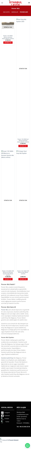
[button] (27, 445)
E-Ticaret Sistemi (13, 440)
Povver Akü (4, 310)
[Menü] (2, 3)
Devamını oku (8, 42)
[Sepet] (29, 3)
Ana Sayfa (6, 12)
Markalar (15, 12)
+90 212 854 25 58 (24, 427)
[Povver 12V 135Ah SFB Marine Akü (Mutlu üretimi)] (23, 209)
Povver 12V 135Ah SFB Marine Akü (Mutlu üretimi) (23, 272)
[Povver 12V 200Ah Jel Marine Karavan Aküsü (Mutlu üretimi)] (23, 77)
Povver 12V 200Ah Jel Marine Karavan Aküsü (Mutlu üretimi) (23, 140)
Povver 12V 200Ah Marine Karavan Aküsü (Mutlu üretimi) (8, 37)
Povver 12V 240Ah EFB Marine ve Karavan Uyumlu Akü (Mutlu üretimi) (8, 273)
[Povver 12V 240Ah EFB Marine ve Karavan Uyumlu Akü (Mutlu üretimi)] (8, 209)
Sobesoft (5, 440)
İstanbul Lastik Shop (7, 358)
